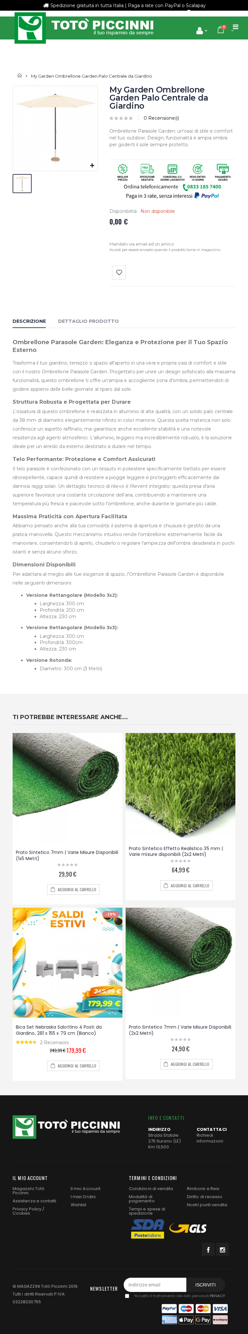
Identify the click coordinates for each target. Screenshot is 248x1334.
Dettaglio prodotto (88, 321)
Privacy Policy (27, 1209)
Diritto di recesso (204, 1197)
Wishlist (79, 1205)
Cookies (21, 1213)
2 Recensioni (54, 1042)
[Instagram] (222, 1249)
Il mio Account (85, 1189)
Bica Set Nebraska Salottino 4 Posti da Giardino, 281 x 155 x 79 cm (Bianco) (59, 1030)
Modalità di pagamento (142, 1199)
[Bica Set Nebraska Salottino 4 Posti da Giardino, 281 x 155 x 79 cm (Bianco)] (67, 963)
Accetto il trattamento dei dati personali (179, 1295)
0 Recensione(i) (161, 118)
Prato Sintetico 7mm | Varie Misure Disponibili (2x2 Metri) (180, 1030)
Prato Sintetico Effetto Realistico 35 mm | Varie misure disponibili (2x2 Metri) (176, 851)
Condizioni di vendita (151, 1189)
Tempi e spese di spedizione (147, 1211)
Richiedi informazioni (210, 1138)
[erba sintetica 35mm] (180, 786)
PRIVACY (217, 1295)
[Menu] (235, 27)
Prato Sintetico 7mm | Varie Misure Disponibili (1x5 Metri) (67, 855)
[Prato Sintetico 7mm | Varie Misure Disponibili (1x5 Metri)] (67, 788)
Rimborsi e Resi (203, 1189)
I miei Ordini (83, 1197)
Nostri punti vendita (207, 1205)
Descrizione (29, 321)
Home (19, 75)
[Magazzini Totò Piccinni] (84, 28)
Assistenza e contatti (34, 1201)
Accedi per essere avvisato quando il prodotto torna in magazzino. (165, 249)
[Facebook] (208, 1249)
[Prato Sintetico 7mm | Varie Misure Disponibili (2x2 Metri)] (180, 963)
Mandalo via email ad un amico (141, 243)
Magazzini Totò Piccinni (29, 1191)
